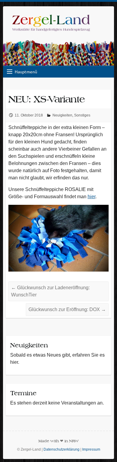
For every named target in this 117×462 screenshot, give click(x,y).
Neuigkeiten (62, 115)
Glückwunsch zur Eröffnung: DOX (67, 309)
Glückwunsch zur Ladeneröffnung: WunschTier (50, 291)
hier (91, 196)
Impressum (91, 449)
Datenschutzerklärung (62, 449)
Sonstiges (82, 115)
